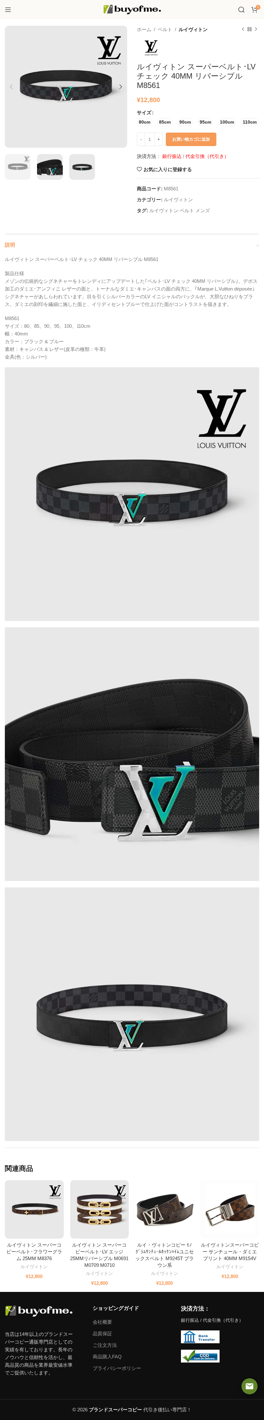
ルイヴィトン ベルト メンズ (179, 210)
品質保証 (102, 1333)
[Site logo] (132, 9)
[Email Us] (249, 1386)
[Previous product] (243, 29)
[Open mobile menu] (8, 9)
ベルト (165, 29)
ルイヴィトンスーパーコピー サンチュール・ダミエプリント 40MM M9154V (230, 1251)
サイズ (144, 112)
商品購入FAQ (107, 1356)
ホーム (144, 29)
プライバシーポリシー (117, 1368)
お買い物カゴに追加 (191, 139)
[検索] (241, 9)
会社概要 (102, 1322)
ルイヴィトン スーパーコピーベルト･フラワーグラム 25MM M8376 (34, 1251)
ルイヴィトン (193, 29)
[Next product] (256, 29)
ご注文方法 (105, 1345)
